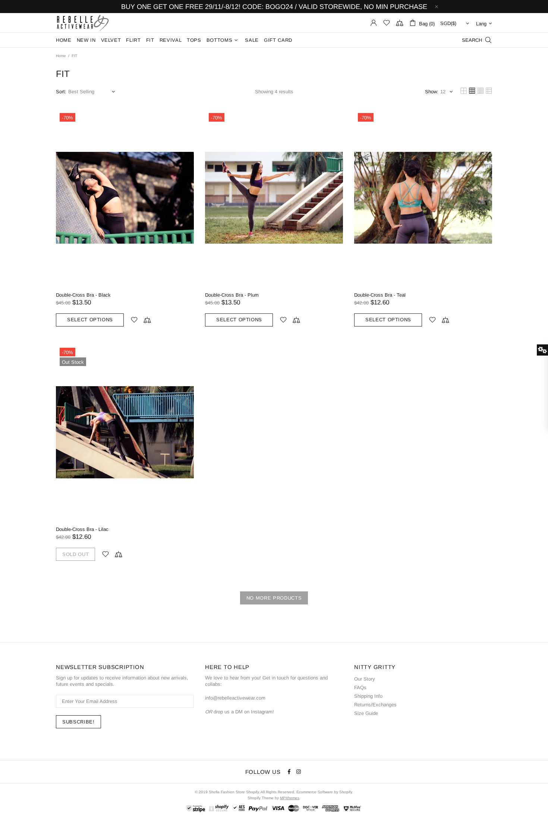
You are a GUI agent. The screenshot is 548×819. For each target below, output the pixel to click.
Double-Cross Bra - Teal (380, 295)
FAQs (360, 687)
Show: (431, 91)
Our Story (364, 679)
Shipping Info (368, 696)
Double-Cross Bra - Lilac (82, 529)
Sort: (61, 91)
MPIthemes (289, 798)
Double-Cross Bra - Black (83, 295)
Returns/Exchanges (375, 704)
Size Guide (366, 713)
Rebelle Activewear (83, 23)
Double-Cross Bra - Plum (232, 295)
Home (61, 56)
